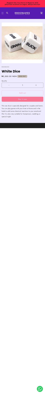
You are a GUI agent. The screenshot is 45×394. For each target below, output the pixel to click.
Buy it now (22, 99)
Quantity (4, 81)
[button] (2, 13)
